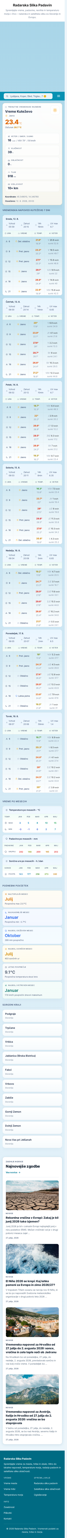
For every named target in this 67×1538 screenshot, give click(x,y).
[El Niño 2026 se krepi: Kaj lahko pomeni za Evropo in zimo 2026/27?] (32, 1259)
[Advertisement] (33, 56)
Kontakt (8, 1518)
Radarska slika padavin (46, 1483)
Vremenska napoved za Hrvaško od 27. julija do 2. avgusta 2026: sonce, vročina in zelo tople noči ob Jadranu (31, 1348)
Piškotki (8, 1513)
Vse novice (13, 1172)
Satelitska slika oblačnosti (47, 1489)
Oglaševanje (40, 1494)
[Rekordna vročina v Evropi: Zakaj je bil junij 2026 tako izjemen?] (32, 1195)
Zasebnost (9, 1507)
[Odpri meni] (58, 96)
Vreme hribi (9, 1489)
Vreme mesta (10, 1483)
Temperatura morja (13, 1494)
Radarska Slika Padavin (32, 5)
